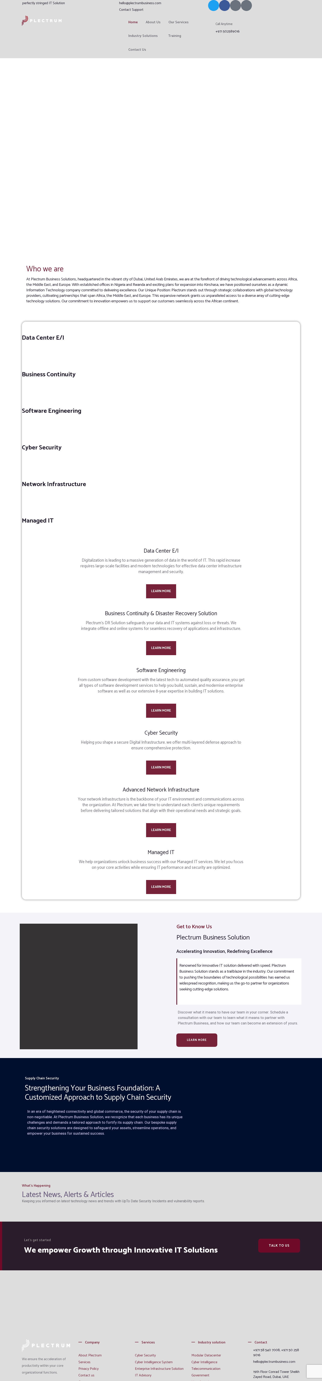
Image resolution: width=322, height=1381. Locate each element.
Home (133, 22)
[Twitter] (213, 5)
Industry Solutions (143, 36)
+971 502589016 (228, 31)
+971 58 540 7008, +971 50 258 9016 (276, 1353)
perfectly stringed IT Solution (43, 3)
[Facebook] (224, 5)
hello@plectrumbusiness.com (140, 3)
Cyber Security (145, 1355)
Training (174, 36)
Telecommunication (205, 1369)
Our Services (178, 22)
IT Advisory (143, 1375)
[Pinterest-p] (235, 5)
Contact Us (137, 50)
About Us (153, 22)
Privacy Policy (88, 1369)
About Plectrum (90, 1355)
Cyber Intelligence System (154, 1362)
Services (84, 1362)
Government (200, 1375)
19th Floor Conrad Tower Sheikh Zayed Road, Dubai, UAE (276, 1374)
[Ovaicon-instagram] (246, 5)
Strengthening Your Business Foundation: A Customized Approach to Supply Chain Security (98, 1093)
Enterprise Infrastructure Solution (159, 1369)
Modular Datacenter (206, 1355)
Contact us (86, 1375)
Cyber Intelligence (204, 1362)
